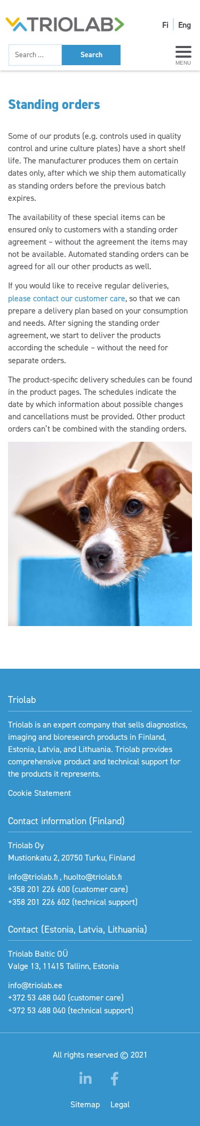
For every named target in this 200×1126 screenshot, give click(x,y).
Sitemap (85, 1104)
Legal (120, 1104)
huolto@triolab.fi (92, 876)
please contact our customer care (66, 298)
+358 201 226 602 (39, 902)
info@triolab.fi (33, 876)
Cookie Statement (39, 793)
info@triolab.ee (35, 985)
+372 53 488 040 (37, 997)
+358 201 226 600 (39, 889)
